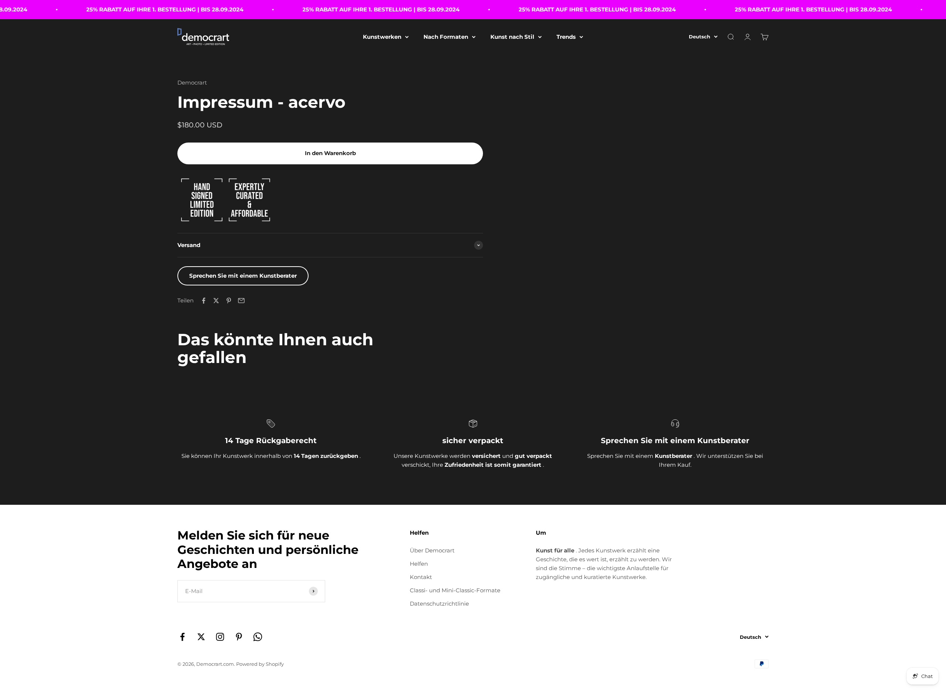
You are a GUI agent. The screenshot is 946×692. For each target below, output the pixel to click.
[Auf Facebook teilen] (203, 300)
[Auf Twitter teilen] (216, 300)
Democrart (192, 82)
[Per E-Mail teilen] (241, 300)
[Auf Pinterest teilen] (228, 300)
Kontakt (421, 576)
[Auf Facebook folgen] (182, 637)
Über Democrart (432, 550)
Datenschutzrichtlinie (439, 603)
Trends (566, 36)
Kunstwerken (382, 36)
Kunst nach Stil (512, 36)
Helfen (419, 563)
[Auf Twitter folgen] (201, 637)
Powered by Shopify (260, 664)
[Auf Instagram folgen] (220, 637)
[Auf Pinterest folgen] (239, 637)
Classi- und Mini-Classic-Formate (455, 590)
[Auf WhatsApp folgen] (258, 637)
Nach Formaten (445, 36)
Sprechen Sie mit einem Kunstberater (243, 275)
